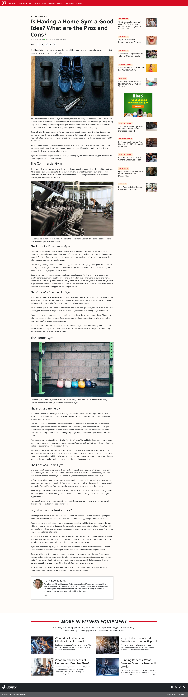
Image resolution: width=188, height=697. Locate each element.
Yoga (44, 3)
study (62, 278)
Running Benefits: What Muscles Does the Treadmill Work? (138, 663)
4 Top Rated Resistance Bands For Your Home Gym (131, 68)
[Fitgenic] (4, 3)
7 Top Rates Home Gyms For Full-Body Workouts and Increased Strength (130, 128)
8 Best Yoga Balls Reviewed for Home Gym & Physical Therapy (130, 83)
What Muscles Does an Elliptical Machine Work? (70, 639)
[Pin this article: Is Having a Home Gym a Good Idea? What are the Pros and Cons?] (46, 44)
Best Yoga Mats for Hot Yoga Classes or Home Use (131, 188)
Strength (12, 3)
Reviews (79, 3)
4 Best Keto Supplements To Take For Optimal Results (130, 54)
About (169, 694)
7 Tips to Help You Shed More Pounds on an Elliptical (139, 639)
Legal (183, 694)
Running (51, 3)
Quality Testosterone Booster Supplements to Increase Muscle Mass (131, 173)
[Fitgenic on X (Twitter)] (180, 688)
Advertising (176, 694)
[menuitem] (12, 3)
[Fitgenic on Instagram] (176, 688)
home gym (61, 151)
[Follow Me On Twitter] (46, 595)
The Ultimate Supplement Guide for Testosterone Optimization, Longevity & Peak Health (129, 25)
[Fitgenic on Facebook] (172, 688)
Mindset (60, 3)
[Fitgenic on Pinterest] (184, 688)
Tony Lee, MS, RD (38, 39)
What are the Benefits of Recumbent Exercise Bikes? (72, 661)
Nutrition (70, 3)
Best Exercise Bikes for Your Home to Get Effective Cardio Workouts (131, 144)
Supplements (34, 3)
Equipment (22, 3)
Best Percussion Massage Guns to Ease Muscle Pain (129, 158)
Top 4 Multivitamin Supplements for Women (129, 40)
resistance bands (89, 557)
